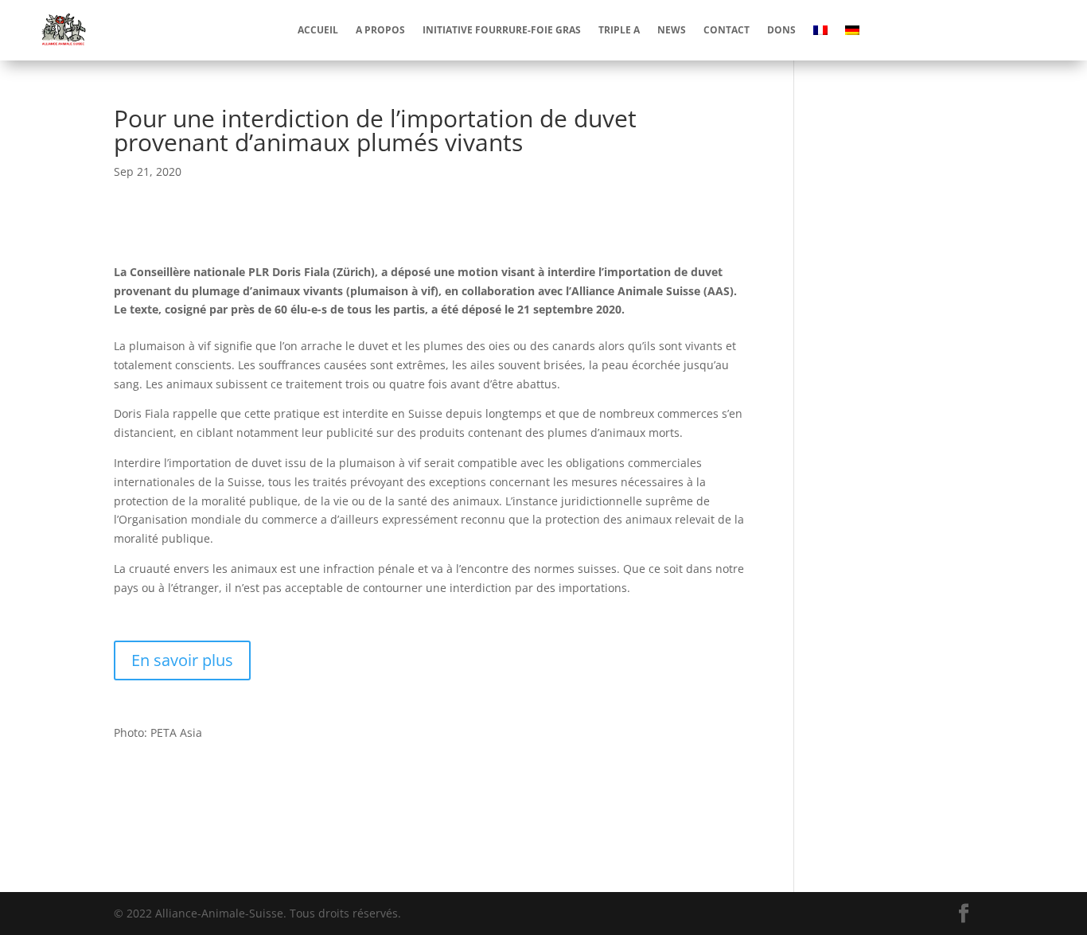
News (671, 30)
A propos (380, 30)
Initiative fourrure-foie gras (502, 30)
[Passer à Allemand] (852, 30)
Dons (781, 30)
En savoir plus (182, 660)
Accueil (318, 30)
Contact (726, 30)
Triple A (619, 30)
